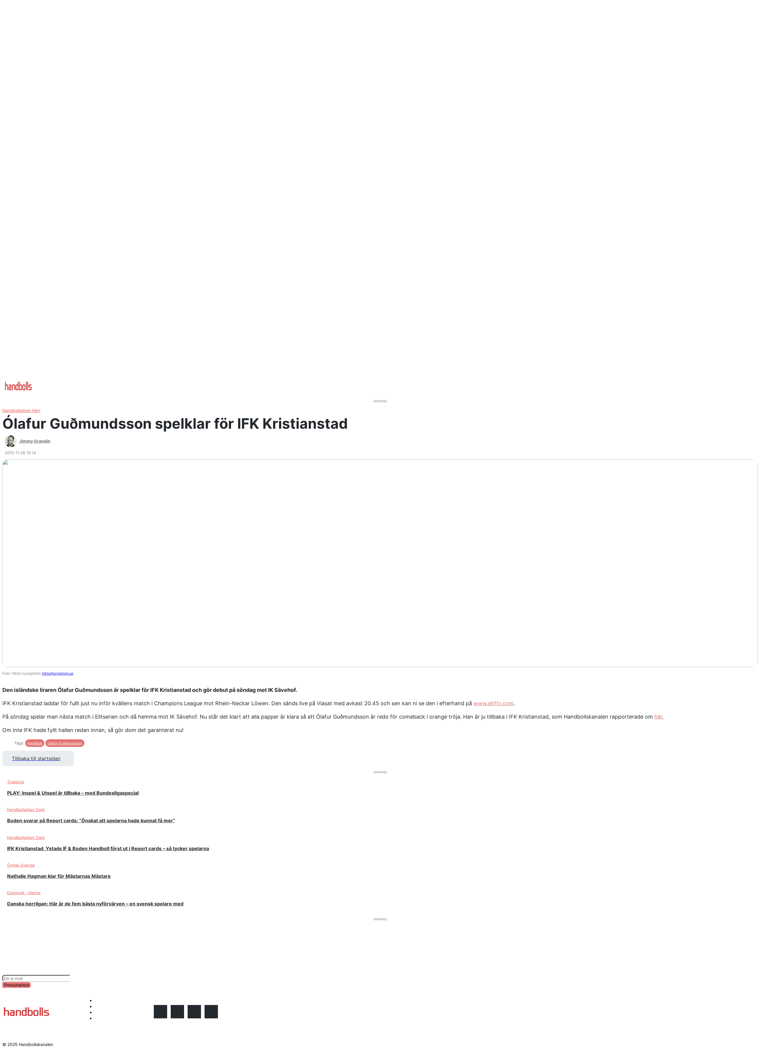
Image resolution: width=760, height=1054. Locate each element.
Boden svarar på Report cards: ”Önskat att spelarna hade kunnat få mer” (91, 820)
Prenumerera (16, 984)
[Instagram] (160, 1011)
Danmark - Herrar (24, 892)
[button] (241, 381)
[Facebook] (177, 1011)
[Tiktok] (211, 1011)
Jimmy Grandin (34, 441)
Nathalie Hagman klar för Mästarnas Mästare (59, 876)
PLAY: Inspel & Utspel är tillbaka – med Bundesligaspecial (73, 793)
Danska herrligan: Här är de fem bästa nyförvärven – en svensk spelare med (95, 904)
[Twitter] (194, 1011)
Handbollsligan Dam (26, 809)
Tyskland (15, 782)
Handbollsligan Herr (21, 410)
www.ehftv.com (494, 703)
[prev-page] (373, 914)
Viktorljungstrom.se (57, 673)
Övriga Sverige (21, 865)
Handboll (34, 743)
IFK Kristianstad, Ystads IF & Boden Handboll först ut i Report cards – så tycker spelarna (108, 848)
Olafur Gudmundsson (65, 743)
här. (659, 717)
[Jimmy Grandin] (11, 441)
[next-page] (386, 914)
